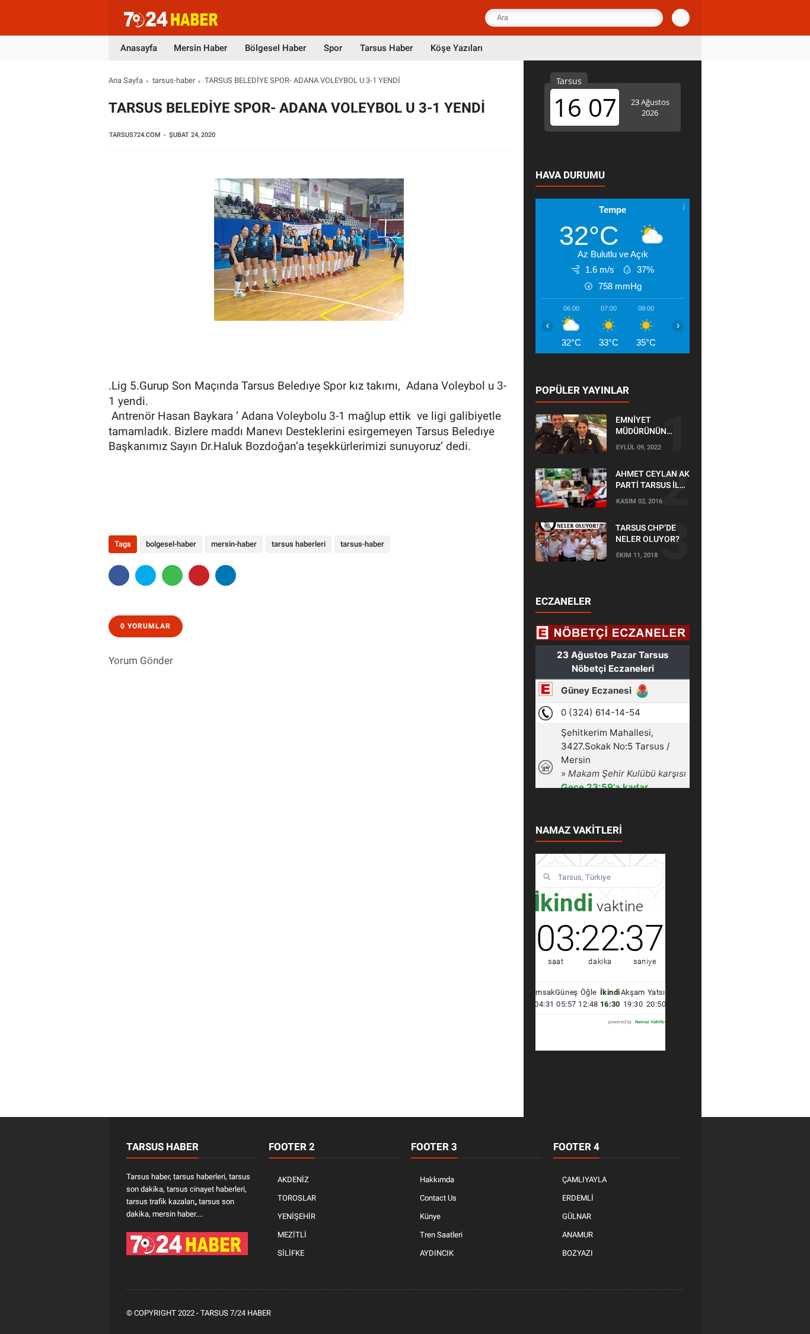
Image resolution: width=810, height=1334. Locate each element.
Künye (430, 1216)
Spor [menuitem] (333, 48)
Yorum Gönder (141, 660)
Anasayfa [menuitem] (138, 48)
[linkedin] (225, 575)
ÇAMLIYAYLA (584, 1179)
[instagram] (645, 1313)
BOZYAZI (577, 1253)
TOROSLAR (297, 1197)
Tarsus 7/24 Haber (235, 1313)
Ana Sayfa (126, 80)
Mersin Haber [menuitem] (200, 48)
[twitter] (145, 575)
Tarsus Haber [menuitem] (386, 48)
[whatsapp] (172, 575)
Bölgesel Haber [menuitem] (275, 48)
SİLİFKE (291, 1253)
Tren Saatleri (441, 1234)
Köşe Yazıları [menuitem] (456, 48)
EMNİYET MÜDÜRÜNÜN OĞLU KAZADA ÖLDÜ (643, 426)
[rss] (677, 1313)
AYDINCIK (437, 1253)
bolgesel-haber (171, 544)
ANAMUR (577, 1234)
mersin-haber (234, 544)
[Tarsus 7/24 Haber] (172, 25)
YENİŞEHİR (296, 1216)
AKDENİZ (293, 1179)
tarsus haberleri (299, 544)
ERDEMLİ (578, 1197)
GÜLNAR (576, 1216)
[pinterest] (199, 575)
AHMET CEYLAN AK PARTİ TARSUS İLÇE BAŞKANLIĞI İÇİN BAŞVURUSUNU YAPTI (653, 480)
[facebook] (119, 575)
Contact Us (438, 1197)
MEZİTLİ (292, 1234)
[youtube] (661, 1313)
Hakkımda (437, 1179)
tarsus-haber (173, 80)
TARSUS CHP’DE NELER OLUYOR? (648, 533)
